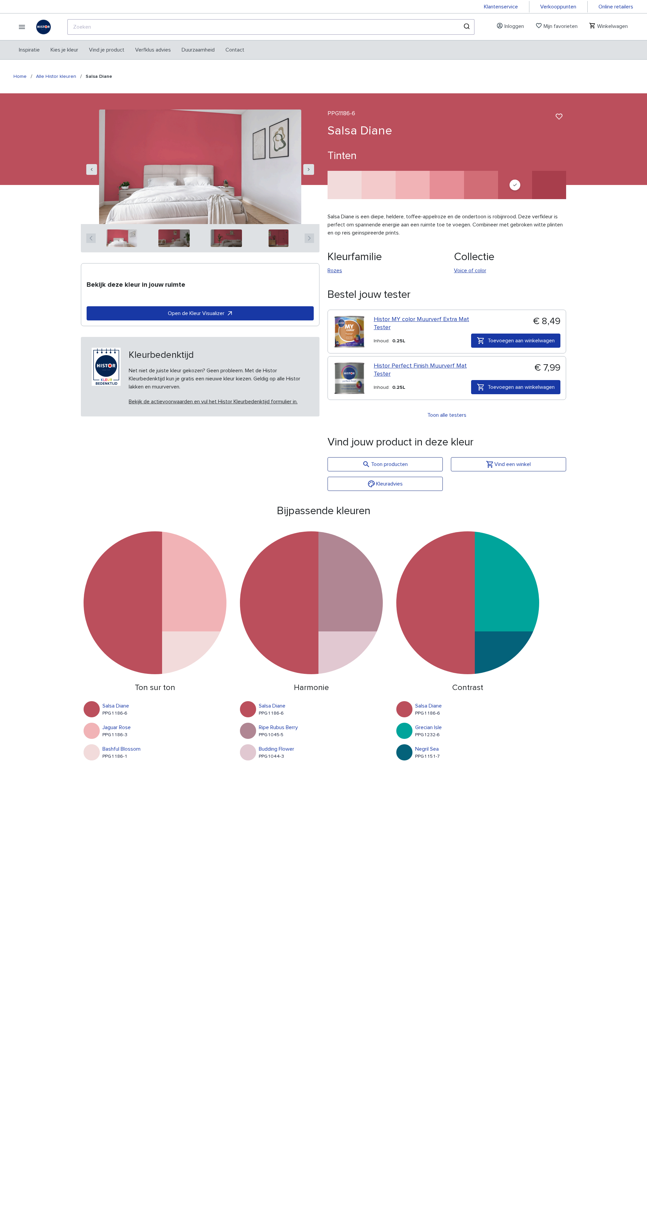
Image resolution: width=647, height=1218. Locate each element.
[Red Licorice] (549, 185)
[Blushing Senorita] (379, 185)
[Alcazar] (481, 185)
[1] (121, 238)
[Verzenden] (466, 27)
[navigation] (91, 169)
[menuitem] (29, 50)
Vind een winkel (512, 464)
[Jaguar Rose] (413, 185)
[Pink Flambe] (447, 185)
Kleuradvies (389, 484)
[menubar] (131, 50)
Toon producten (389, 464)
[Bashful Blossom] (345, 185)
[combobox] (270, 27)
